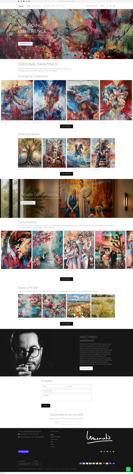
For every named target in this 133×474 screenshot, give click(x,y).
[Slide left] (63, 275)
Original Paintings (55, 437)
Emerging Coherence (39, 122)
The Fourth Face (104, 122)
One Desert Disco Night (100, 270)
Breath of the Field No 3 (97, 319)
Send (45, 405)
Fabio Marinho (24, 468)
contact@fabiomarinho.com (32, 431)
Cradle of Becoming (96, 169)
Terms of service (65, 468)
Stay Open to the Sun (72, 169)
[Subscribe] (77, 422)
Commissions (54, 439)
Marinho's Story (86, 368)
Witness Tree (21, 169)
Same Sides (4, 122)
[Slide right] (69, 275)
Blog (52, 441)
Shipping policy (73, 468)
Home (52, 434)
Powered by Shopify (32, 468)
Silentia (69, 122)
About (52, 444)
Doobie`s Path (35, 270)
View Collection (66, 126)
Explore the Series (25, 43)
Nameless (44, 169)
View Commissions (28, 202)
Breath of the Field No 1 (72, 319)
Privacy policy (57, 468)
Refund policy (40, 468)
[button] (107, 5)
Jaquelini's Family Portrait (70, 270)
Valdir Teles (3, 270)
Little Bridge (21, 319)
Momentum (45, 319)
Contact (53, 446)
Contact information (49, 468)
